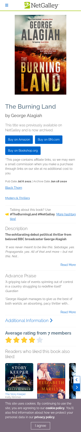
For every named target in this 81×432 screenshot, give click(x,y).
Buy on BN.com (49, 139)
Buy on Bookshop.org (23, 150)
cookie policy (55, 408)
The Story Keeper (15, 394)
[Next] (76, 387)
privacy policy (44, 417)
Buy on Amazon (19, 139)
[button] (19, 377)
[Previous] (76, 380)
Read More (68, 265)
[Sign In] (7, 5)
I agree (40, 426)
